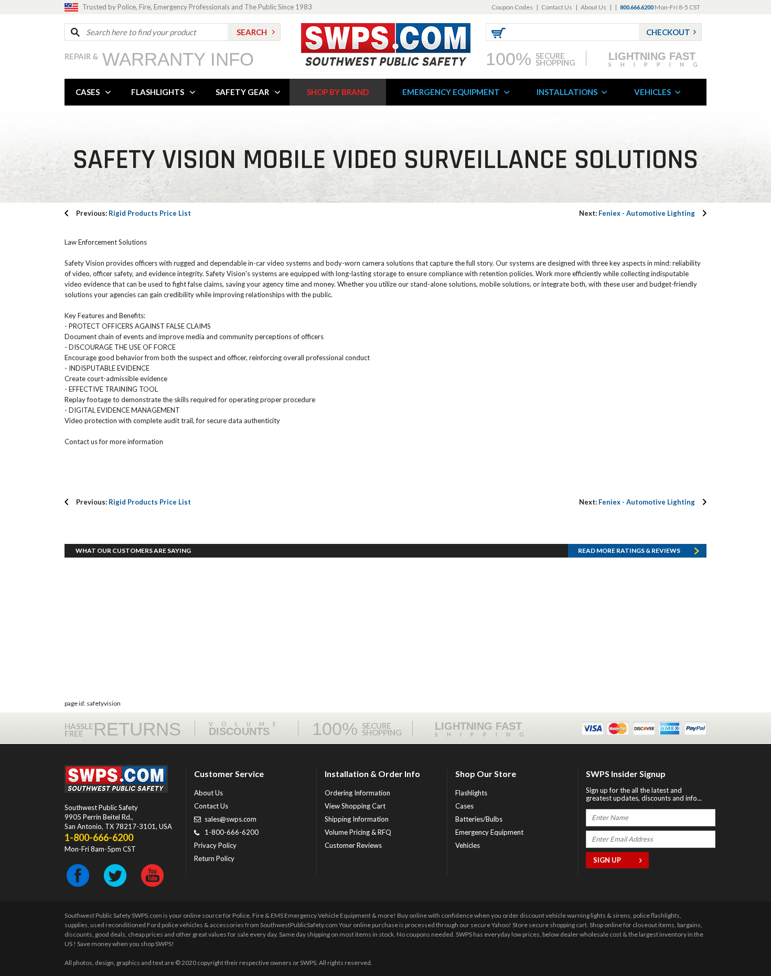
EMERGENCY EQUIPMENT (451, 92)
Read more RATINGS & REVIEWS (629, 550)
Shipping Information (357, 819)
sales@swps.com (230, 819)
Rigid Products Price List (133, 213)
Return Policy (214, 858)
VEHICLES (652, 92)
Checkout (668, 32)
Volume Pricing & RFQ (358, 832)
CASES (88, 92)
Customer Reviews (353, 845)
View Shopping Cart (355, 806)
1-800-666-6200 (232, 832)
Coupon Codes (512, 7)
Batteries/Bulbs (478, 819)
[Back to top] (736, 942)
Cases (464, 806)
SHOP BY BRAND (338, 92)
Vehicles (467, 845)
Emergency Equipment (489, 832)
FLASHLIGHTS (157, 92)
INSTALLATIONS (567, 92)
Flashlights (471, 793)
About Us (593, 7)
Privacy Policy (215, 845)
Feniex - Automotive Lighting (637, 213)
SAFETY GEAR (242, 92)
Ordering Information (357, 793)
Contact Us (556, 7)
